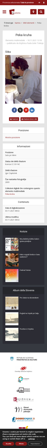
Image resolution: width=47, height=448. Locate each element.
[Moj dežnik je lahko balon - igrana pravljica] (11, 244)
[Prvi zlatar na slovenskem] (11, 303)
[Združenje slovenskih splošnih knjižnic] (23, 399)
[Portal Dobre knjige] (23, 419)
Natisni (15, 119)
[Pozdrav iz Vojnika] (11, 334)
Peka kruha (10, 194)
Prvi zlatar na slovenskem (29, 298)
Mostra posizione (12, 137)
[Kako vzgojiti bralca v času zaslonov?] (11, 259)
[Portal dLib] (23, 390)
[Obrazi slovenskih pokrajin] (24, 409)
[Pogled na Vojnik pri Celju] (11, 318)
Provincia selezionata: (18, 2)
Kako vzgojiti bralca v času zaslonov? (30, 256)
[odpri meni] (4, 12)
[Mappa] (33, 11)
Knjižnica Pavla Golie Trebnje (31, 43)
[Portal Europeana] (23, 379)
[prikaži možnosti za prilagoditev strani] (39, 2)
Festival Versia (25, 270)
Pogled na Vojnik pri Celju (29, 313)
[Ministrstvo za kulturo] (23, 359)
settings (31, 439)
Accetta (8, 444)
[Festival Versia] (11, 275)
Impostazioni (35, 444)
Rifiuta (21, 444)
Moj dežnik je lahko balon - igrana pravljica (30, 240)
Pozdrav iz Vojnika (27, 329)
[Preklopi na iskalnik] (41, 11)
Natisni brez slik (30, 119)
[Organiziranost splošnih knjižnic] (23, 369)
